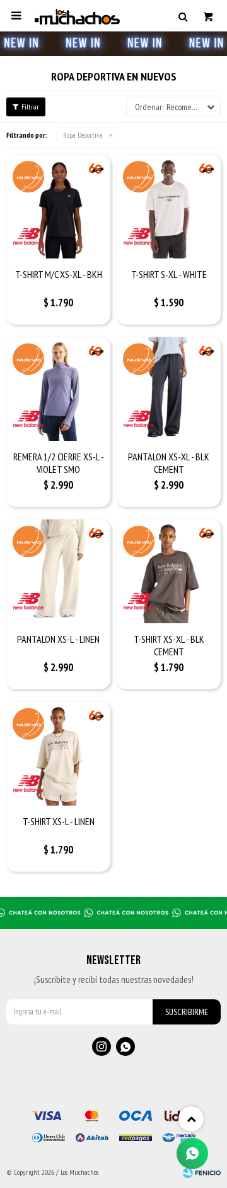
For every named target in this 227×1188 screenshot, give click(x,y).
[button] (182, 15)
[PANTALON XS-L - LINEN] (58, 571)
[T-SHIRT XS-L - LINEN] (58, 754)
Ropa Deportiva (83, 135)
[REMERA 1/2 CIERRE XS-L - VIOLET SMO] (58, 389)
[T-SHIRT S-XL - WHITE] (169, 206)
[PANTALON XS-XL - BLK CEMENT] (169, 389)
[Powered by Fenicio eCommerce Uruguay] (202, 1172)
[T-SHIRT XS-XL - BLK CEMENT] (169, 571)
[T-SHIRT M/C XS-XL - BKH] (58, 206)
